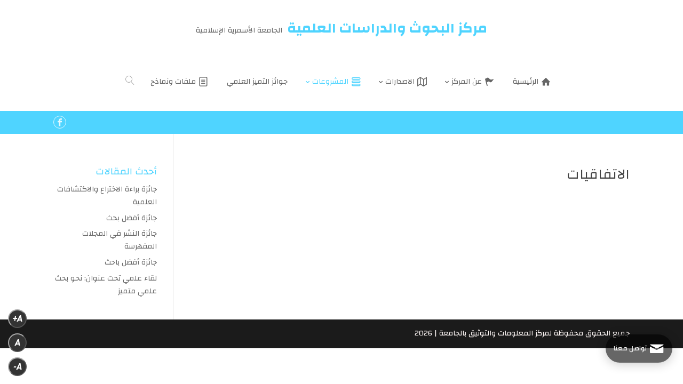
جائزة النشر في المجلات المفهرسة (119, 240)
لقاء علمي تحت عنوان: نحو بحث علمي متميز (106, 284)
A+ (17, 319)
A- (17, 367)
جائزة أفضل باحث (131, 262)
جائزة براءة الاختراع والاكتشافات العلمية (107, 195)
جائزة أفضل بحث (131, 218)
